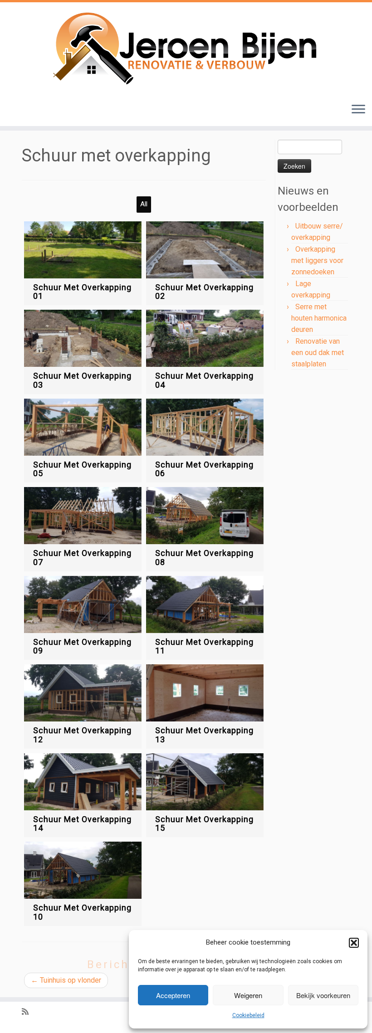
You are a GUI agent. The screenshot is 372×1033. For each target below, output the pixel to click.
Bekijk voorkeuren (323, 995)
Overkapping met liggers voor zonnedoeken (317, 260)
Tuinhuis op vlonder (66, 980)
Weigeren (248, 995)
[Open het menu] (358, 110)
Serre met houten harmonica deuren (319, 318)
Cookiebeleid (248, 1015)
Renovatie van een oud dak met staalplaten (317, 352)
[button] (353, 942)
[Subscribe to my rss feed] (28, 1012)
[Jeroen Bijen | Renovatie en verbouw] (186, 49)
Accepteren (173, 995)
